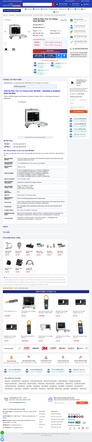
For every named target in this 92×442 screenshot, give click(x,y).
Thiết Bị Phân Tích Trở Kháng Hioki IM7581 (63, 337)
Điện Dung (38, 277)
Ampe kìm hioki (22, 383)
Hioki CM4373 (69, 386)
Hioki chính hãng (8, 279)
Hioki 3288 (29, 386)
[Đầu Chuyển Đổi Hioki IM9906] (19, 245)
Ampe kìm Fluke (25, 381)
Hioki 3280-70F (53, 386)
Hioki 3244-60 (18, 388)
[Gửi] (53, 4)
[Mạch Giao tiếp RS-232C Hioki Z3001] (40, 245)
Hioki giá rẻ (15, 279)
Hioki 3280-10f (21, 386)
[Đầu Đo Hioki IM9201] (30, 245)
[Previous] (5, 31)
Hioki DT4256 (34, 388)
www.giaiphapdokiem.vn (15, 425)
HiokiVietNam (51, 279)
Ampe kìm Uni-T (69, 383)
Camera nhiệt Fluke (62, 381)
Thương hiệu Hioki (15, 381)
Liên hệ (57, 12)
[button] (84, 5)
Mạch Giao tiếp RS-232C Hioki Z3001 (39, 253)
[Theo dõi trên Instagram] (72, 416)
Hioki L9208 (66, 388)
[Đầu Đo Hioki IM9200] (9, 262)
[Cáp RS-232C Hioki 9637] (9, 245)
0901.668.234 (77, 1)
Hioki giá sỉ (21, 279)
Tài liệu (78, 9)
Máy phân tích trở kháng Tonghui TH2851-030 (79, 312)
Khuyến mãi (63, 9)
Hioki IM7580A (45, 83)
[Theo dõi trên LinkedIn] (79, 416)
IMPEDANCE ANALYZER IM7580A (16, 282)
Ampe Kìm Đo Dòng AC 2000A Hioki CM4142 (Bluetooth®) (46, 312)
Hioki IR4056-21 (74, 388)
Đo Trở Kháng (57, 277)
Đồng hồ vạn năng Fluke (74, 381)
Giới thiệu (37, 9)
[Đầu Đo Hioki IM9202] (19, 262)
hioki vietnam (44, 279)
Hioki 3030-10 (42, 388)
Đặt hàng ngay (79, 111)
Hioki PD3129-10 (9, 388)
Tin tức (71, 9)
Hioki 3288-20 (36, 386)
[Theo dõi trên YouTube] (82, 416)
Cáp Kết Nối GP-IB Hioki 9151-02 (29, 270)
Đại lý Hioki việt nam (30, 277)
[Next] (29, 31)
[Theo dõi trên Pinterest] (77, 416)
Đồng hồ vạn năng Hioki (36, 381)
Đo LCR (51, 277)
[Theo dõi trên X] (74, 416)
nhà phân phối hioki (51, 282)
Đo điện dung (45, 277)
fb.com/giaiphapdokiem (16, 427)
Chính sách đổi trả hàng (57, 421)
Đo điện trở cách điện (80, 383)
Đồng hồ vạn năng (32, 383)
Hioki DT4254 (58, 388)
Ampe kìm (7, 381)
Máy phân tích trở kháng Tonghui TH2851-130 (62, 312)
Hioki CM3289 (44, 386)
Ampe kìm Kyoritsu (50, 383)
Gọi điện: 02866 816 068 (81, 136)
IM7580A (58, 279)
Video (84, 9)
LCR (38, 282)
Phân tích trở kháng (38, 15)
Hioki (42, 33)
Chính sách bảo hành (56, 424)
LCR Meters (42, 282)
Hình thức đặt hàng (56, 414)
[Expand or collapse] (55, 86)
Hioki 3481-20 (83, 388)
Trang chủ (29, 9)
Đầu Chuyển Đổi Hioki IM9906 (18, 253)
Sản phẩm (45, 9)
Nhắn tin (41, 67)
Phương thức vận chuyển (57, 419)
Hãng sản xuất (54, 9)
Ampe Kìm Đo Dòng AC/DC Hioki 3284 (27, 337)
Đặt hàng (38, 56)
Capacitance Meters (13, 277)
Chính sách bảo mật (56, 427)
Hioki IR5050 (61, 386)
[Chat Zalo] (2, 436)
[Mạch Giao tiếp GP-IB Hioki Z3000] (61, 245)
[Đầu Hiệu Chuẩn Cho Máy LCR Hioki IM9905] (51, 245)
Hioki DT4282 (50, 388)
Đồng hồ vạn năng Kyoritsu (50, 381)
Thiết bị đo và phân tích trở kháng (24, 15)
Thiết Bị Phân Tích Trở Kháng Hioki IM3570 (46, 337)
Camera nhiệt (41, 383)
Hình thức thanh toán (56, 416)
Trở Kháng (45, 284)
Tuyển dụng (42, 416)
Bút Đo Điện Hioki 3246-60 (10, 311)
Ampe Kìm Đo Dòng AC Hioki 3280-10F (80, 337)
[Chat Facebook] (2, 439)
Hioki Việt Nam (36, 279)
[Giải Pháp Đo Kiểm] (12, 5)
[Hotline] (2, 432)
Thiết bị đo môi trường (10, 386)
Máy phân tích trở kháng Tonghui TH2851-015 (10, 337)
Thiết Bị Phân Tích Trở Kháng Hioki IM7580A (54, 15)
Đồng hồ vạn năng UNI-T (11, 383)
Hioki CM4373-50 (78, 386)
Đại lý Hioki (22, 277)
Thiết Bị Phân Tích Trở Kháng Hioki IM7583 (28, 312)
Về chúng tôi (42, 414)
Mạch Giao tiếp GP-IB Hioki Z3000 (60, 253)
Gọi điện (77, 120)
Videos (41, 421)
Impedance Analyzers (30, 282)
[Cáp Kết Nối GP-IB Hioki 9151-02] (30, 262)
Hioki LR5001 (26, 388)
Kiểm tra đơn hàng (85, 1)
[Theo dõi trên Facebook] (69, 416)
